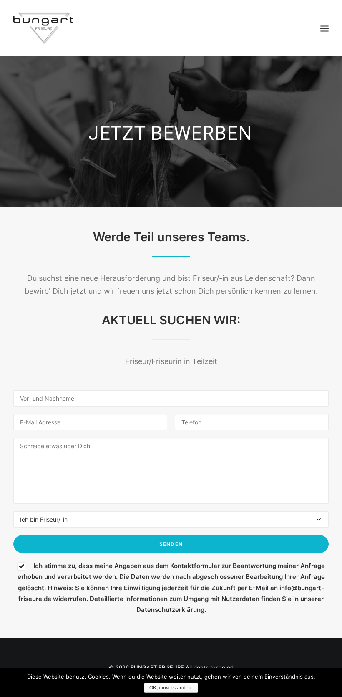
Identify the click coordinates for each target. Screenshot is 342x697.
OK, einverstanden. (171, 688)
